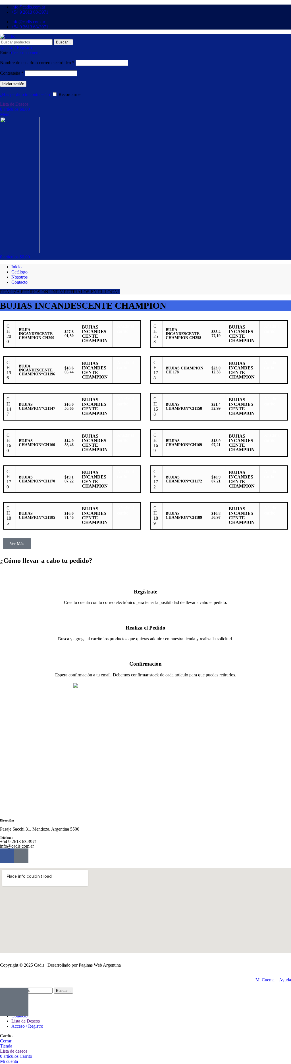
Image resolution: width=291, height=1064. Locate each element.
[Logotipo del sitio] (7, 36)
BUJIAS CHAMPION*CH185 (37, 515)
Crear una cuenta (26, 52)
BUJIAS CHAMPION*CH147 (37, 406)
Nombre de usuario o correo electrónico (37, 62)
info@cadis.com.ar (17, 846)
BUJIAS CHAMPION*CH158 (184, 406)
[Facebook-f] (7, 855)
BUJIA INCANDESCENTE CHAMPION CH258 (183, 334)
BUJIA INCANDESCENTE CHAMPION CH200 (36, 334)
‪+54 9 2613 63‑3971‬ (18, 841)
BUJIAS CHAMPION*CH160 (37, 443)
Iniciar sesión (13, 84)
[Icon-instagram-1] (21, 855)
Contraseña (12, 73)
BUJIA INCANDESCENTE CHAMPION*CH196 (37, 370)
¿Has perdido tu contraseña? (25, 94)
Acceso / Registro (27, 1026)
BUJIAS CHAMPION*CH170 (37, 479)
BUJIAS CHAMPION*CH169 (184, 443)
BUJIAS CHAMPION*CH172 (184, 479)
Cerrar (5, 1040)
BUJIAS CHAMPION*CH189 (184, 515)
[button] (125, 329)
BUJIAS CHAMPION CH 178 (184, 370)
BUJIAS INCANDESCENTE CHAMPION (95, 334)
